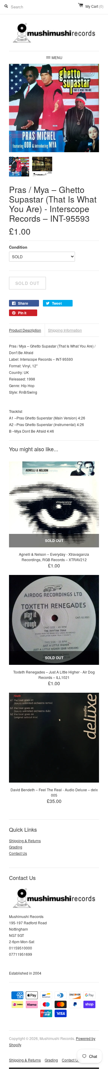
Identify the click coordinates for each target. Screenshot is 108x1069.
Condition (18, 247)
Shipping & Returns (25, 840)
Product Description (25, 330)
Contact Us (18, 853)
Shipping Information (65, 330)
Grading (15, 846)
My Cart (95, 6)
